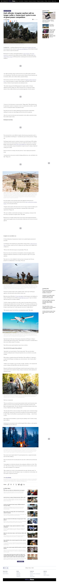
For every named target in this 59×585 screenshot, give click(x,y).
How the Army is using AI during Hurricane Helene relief (14, 497)
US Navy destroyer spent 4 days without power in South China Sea (48, 312)
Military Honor (54, 1)
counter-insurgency (26, 53)
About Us (45, 572)
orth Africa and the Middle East (20, 144)
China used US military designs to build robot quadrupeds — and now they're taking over (48, 21)
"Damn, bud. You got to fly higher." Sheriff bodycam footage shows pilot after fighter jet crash (52, 31)
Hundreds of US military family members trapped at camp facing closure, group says (48, 296)
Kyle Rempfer (7, 19)
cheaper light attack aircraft (23, 297)
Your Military (7, 10)
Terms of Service (5, 573)
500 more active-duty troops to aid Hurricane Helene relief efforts (15, 534)
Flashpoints (26, 1)
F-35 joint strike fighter (19, 296)
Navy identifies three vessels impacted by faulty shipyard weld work (15, 541)
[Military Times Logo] (11, 1)
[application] (48, 15)
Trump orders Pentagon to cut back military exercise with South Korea (52, 35)
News (17, 1)
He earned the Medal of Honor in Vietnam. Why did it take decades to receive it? (48, 291)
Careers (45, 573)
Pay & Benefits (21, 1)
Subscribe (18, 572)
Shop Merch (18, 576)
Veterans (49, 1)
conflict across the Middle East (22, 49)
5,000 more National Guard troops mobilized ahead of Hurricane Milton (14, 505)
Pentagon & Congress (40, 1)
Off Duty (46, 1)
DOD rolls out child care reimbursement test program (14, 490)
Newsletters (18, 573)
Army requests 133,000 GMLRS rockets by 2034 (51, 25)
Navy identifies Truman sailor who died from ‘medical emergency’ (14, 526)
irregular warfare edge (32, 47)
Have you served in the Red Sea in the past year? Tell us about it (15, 519)
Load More (20, 561)
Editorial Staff (32, 576)
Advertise (31, 572)
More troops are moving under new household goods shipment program (14, 512)
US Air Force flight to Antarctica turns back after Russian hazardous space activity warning (48, 302)
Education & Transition (32, 1)
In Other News (7, 488)
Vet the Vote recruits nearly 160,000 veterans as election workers (15, 548)
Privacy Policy (5, 572)
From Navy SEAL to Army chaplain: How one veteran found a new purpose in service (48, 307)
